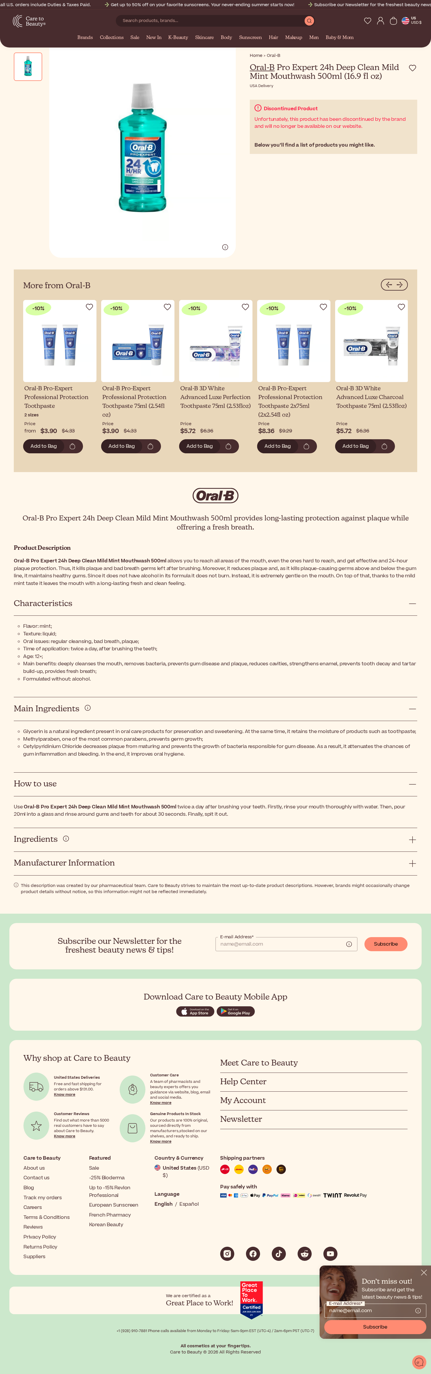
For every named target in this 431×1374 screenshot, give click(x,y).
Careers (32, 1207)
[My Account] (380, 21)
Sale (134, 37)
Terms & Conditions (46, 1217)
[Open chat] (419, 1362)
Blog (28, 1187)
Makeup (293, 37)
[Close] (424, 1272)
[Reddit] (305, 1254)
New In (154, 37)
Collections (112, 37)
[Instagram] (227, 1254)
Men (314, 37)
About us (34, 1168)
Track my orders (42, 1197)
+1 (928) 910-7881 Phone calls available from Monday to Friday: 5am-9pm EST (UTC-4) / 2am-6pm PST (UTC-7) (215, 1331)
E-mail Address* (237, 937)
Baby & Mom (340, 37)
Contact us (36, 1177)
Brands (85, 37)
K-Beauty (178, 37)
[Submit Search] (309, 21)
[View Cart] (393, 21)
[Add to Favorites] (412, 68)
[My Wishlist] (367, 21)
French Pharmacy (110, 1215)
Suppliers (34, 1256)
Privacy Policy (39, 1237)
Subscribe (386, 944)
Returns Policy (40, 1247)
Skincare (204, 37)
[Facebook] (253, 1254)
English (164, 1204)
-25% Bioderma (107, 1177)
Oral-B (262, 68)
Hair (273, 37)
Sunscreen (250, 37)
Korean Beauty (106, 1224)
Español (189, 1204)
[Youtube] (330, 1254)
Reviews (33, 1227)
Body (226, 37)
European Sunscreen (113, 1205)
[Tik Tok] (279, 1254)
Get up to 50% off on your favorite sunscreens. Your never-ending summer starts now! (202, 5)
